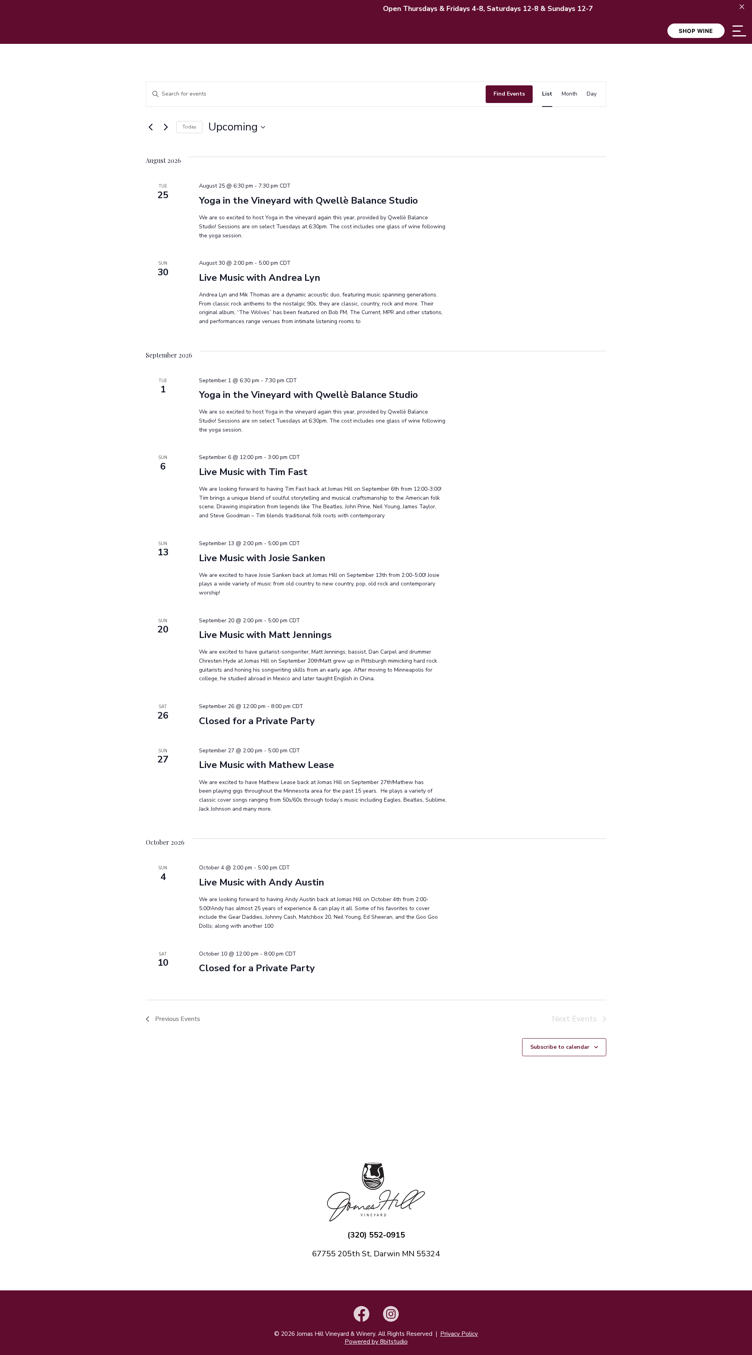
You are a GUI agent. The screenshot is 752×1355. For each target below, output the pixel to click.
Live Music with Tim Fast (253, 472)
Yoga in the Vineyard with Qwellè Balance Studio (308, 200)
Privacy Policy (459, 1334)
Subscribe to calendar (559, 1047)
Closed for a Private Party (257, 721)
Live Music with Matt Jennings (265, 635)
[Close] (741, 6)
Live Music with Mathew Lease (266, 765)
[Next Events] (165, 127)
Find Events (509, 94)
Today (189, 127)
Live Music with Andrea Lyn (259, 277)
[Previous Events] (150, 127)
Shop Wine (696, 30)
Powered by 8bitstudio (376, 1342)
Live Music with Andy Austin (261, 882)
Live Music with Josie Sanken (262, 558)
